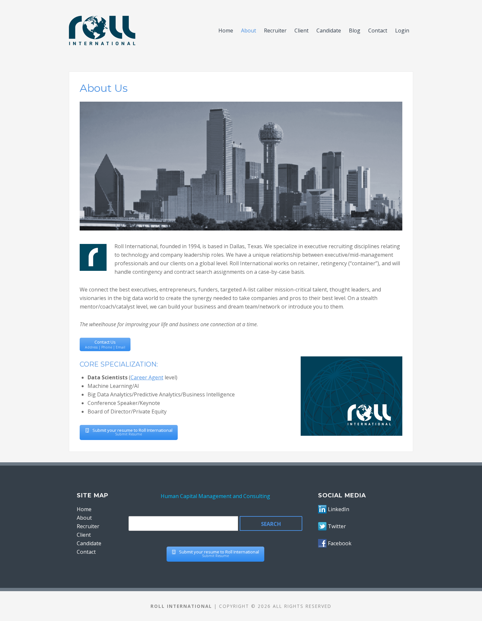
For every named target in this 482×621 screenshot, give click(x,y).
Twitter (337, 526)
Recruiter (275, 30)
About (248, 30)
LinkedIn (338, 509)
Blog (354, 30)
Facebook (339, 543)
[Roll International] (141, 30)
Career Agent (147, 377)
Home (225, 30)
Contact (377, 30)
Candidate (328, 30)
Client (301, 30)
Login (402, 30)
